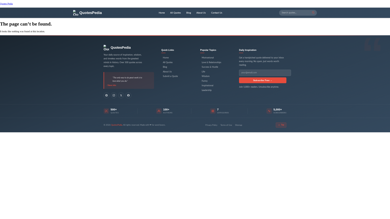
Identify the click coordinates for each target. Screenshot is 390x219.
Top (282, 125)
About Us (201, 13)
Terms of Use (226, 125)
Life (203, 72)
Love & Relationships (211, 62)
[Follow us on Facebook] (128, 95)
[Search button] (313, 12)
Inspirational (207, 86)
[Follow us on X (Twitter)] (121, 95)
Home (162, 13)
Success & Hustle (210, 67)
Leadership (207, 90)
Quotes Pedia (6, 3)
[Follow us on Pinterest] (106, 95)
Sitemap (238, 125)
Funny (204, 81)
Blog (188, 13)
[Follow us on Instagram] (114, 95)
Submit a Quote (170, 76)
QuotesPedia (121, 47)
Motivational (208, 58)
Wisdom (206, 76)
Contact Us (216, 13)
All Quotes (175, 13)
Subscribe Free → (262, 80)
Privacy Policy (211, 125)
